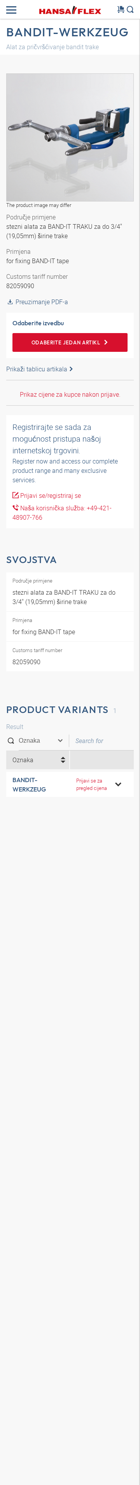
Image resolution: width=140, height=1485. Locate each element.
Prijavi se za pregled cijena (91, 784)
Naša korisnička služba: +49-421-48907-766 (62, 513)
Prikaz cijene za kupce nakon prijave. (70, 394)
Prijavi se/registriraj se (50, 495)
